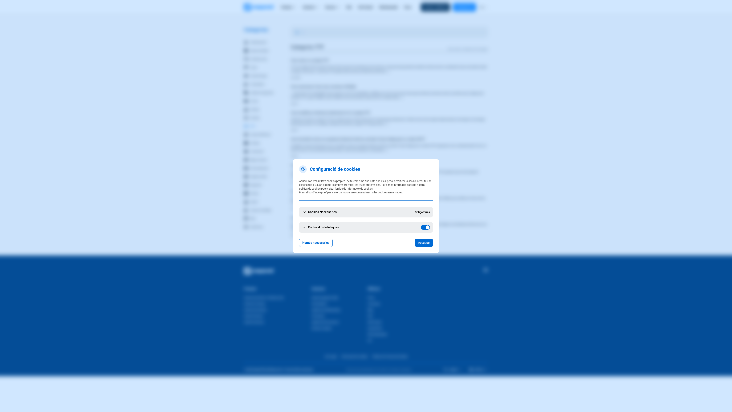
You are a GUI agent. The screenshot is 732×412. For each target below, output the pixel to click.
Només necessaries (315, 243)
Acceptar (424, 243)
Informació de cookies (360, 188)
